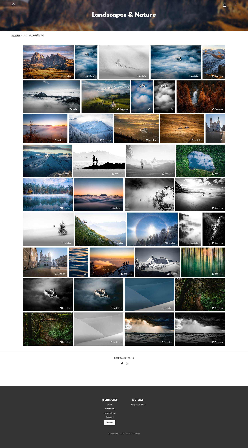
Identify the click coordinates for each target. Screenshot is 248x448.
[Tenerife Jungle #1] (200, 294)
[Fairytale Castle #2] (86, 62)
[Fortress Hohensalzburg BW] (48, 294)
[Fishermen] (99, 161)
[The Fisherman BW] (200, 329)
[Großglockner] (157, 262)
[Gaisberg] (45, 129)
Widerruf (109, 423)
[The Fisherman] (149, 329)
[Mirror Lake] (200, 161)
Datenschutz (109, 413)
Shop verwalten (138, 405)
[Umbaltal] (214, 229)
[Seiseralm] (182, 129)
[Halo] (152, 229)
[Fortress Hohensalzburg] (98, 294)
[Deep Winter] (91, 129)
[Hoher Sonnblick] (47, 161)
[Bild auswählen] (26, 75)
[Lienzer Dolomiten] (51, 96)
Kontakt (109, 417)
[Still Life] (48, 229)
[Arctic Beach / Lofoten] (200, 194)
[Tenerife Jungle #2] (48, 329)
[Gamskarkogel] (214, 62)
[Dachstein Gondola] (149, 194)
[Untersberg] (100, 229)
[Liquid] (78, 262)
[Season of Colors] (201, 96)
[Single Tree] (124, 62)
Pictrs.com (136, 434)
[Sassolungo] (48, 62)
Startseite (15, 35)
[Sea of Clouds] (98, 194)
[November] (190, 229)
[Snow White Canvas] (98, 329)
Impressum (110, 409)
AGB (110, 405)
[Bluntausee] (48, 194)
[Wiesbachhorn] (112, 262)
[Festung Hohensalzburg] (142, 96)
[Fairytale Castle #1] (176, 62)
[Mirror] (203, 262)
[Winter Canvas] (149, 294)
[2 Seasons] (106, 96)
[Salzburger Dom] (215, 129)
